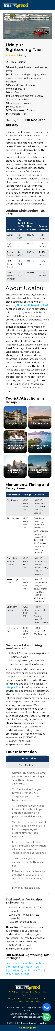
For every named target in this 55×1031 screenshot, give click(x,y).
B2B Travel (14, 992)
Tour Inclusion (27, 758)
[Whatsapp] (46, 1017)
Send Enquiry (27, 1027)
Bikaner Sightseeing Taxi (19, 963)
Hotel (21, 998)
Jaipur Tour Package (17, 974)
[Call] (46, 1007)
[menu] (49, 5)
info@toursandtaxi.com (30, 1017)
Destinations (32, 998)
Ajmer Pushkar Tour (32, 970)
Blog (21, 1001)
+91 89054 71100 (36, 1014)
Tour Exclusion (27, 765)
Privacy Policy (33, 1001)
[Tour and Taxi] (15, 5)
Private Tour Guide (31, 992)
